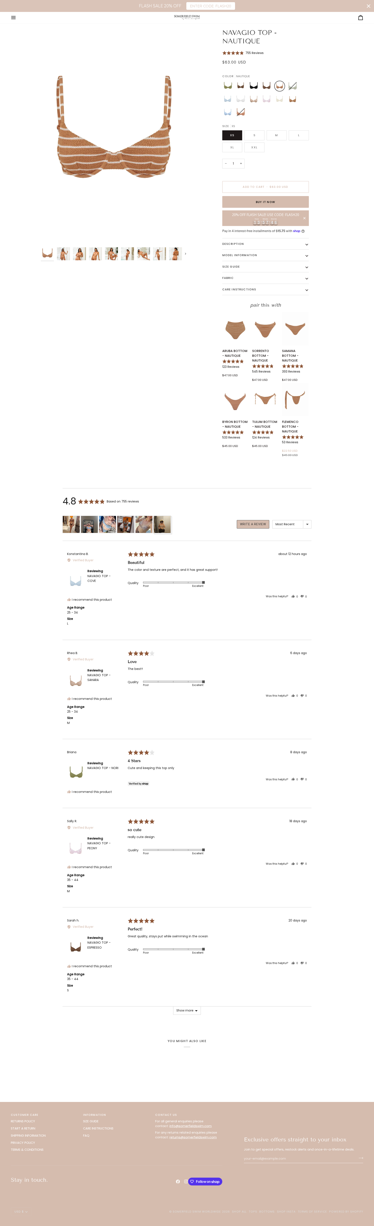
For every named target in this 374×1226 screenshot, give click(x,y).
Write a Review (253, 524)
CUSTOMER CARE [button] (24, 1115)
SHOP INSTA (286, 1212)
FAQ (86, 1135)
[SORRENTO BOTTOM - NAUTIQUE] (265, 328)
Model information (239, 255)
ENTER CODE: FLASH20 (210, 5)
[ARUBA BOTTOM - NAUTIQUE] (235, 328)
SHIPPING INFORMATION (28, 1135)
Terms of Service (312, 1212)
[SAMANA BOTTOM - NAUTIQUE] (295, 328)
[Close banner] (368, 6)
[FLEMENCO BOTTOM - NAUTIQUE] (295, 399)
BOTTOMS (267, 1212)
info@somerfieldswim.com (190, 1126)
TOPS (253, 1212)
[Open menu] (17, 17)
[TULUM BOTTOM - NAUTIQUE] (265, 399)
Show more (184, 1010)
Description (233, 244)
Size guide (231, 267)
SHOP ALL (239, 1212)
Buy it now (265, 202)
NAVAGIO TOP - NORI (102, 768)
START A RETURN (23, 1128)
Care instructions (239, 289)
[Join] (359, 1158)
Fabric (228, 278)
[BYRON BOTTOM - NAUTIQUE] (235, 399)
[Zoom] (114, 136)
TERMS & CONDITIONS (27, 1149)
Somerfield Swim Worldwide (197, 1212)
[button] (243, 53)
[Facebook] (178, 1181)
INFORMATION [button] (94, 1115)
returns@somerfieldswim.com (193, 1137)
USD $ (19, 1212)
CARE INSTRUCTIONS (98, 1128)
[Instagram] (186, 1181)
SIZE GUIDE (90, 1121)
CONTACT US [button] (166, 1115)
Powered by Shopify (346, 1212)
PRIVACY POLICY (23, 1143)
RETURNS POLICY (23, 1121)
